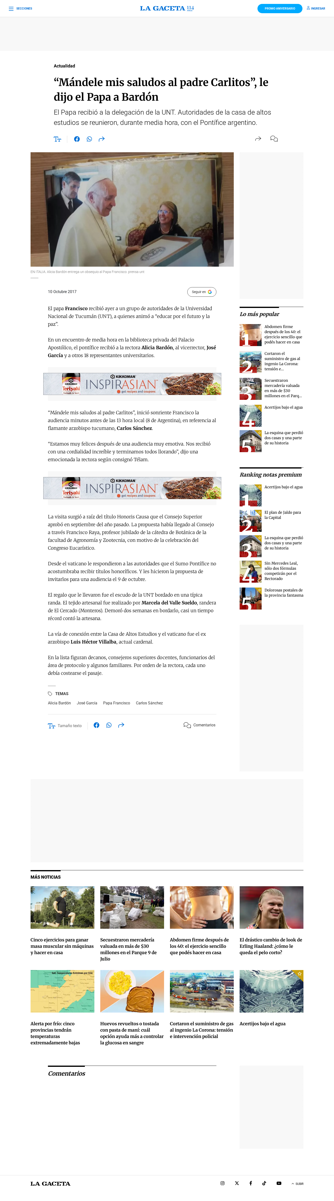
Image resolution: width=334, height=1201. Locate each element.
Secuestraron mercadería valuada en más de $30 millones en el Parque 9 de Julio (284, 390)
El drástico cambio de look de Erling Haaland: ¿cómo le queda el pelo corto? (271, 946)
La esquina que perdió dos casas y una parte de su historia (284, 437)
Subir (299, 1184)
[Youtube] (279, 1183)
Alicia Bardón (59, 703)
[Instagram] (222, 1183)
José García (87, 703)
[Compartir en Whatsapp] (89, 140)
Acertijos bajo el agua (284, 407)
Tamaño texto (70, 725)
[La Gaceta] (167, 8)
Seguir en (199, 292)
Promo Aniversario (280, 8)
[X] (237, 1183)
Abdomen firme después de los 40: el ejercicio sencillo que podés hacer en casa (199, 946)
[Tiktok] (264, 1183)
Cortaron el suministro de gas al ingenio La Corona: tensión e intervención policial (283, 363)
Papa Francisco (116, 703)
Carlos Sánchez (149, 703)
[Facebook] (250, 1183)
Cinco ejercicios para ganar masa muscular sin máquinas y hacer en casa (62, 946)
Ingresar (318, 8)
